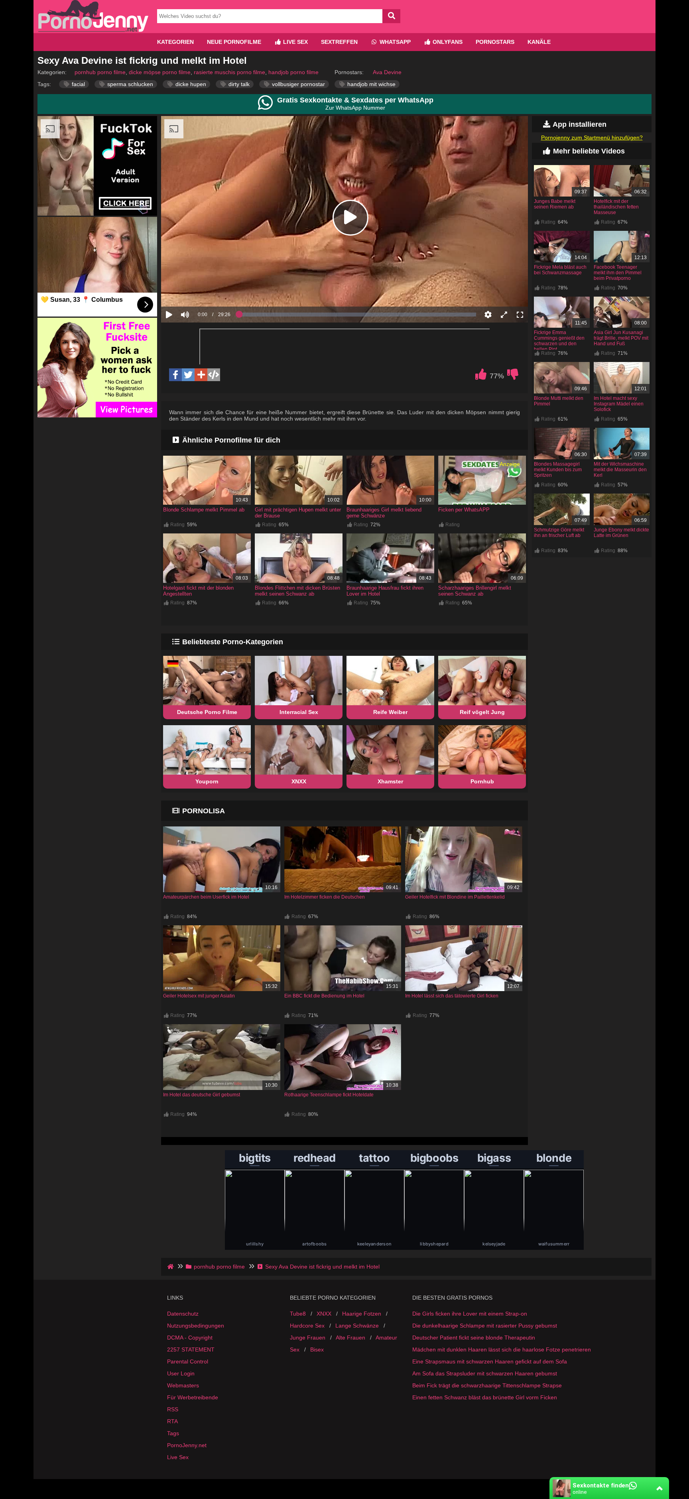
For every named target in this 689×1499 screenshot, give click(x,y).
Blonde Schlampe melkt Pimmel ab (203, 510)
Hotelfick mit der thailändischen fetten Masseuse (616, 207)
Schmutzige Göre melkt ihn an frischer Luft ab (559, 532)
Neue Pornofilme (234, 42)
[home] (171, 1267)
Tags (173, 1433)
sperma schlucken (129, 84)
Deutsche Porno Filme (207, 712)
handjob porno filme (293, 72)
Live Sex (295, 42)
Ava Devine (387, 72)
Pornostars (495, 42)
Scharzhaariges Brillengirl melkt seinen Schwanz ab (474, 591)
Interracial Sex (299, 712)
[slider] (198, 290)
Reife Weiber (390, 712)
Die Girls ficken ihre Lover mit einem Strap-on (469, 1313)
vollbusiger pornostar (297, 84)
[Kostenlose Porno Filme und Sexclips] (93, 30)
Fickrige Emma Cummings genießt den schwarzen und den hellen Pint (559, 341)
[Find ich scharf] (481, 376)
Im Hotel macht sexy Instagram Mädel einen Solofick (619, 403)
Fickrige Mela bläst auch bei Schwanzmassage (560, 269)
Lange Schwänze (357, 1325)
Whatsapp (394, 42)
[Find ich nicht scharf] (513, 376)
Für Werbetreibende (192, 1397)
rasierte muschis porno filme (229, 72)
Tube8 (298, 1313)
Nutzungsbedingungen (195, 1325)
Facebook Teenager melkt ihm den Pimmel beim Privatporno (618, 272)
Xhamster (390, 781)
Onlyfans (447, 42)
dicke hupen (190, 84)
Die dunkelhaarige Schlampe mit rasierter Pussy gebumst (484, 1325)
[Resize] (504, 315)
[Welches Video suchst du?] (391, 16)
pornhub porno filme (100, 72)
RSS (172, 1409)
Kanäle (539, 42)
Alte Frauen (350, 1337)
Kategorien (175, 42)
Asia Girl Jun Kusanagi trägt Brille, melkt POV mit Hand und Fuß (621, 338)
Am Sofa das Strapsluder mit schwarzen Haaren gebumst (484, 1373)
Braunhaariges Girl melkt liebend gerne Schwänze (383, 513)
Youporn (207, 781)
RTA (172, 1421)
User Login (181, 1373)
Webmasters (183, 1385)
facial (77, 84)
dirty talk (238, 84)
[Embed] (213, 374)
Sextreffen (339, 42)
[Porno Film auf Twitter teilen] (188, 374)
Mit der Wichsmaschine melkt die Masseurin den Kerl (620, 469)
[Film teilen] (201, 374)
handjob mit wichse (371, 84)
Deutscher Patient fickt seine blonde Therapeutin (473, 1337)
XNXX (298, 781)
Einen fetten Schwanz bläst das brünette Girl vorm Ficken (484, 1397)
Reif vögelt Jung (482, 712)
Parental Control (187, 1361)
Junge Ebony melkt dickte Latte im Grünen (621, 532)
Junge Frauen (307, 1337)
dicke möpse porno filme (160, 72)
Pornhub (482, 781)
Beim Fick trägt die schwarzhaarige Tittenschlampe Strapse (487, 1385)
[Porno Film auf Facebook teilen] (175, 374)
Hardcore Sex (307, 1325)
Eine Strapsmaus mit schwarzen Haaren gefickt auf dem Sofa (489, 1361)
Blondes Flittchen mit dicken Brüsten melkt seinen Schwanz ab (297, 591)
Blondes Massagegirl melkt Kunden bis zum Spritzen (558, 469)
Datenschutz (183, 1313)
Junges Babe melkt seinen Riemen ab (554, 204)
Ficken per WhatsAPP (464, 510)
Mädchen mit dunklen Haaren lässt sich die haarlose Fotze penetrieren (501, 1349)
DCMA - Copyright (190, 1337)
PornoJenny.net (187, 1445)
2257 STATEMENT (191, 1349)
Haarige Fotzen (361, 1313)
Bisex (317, 1349)
